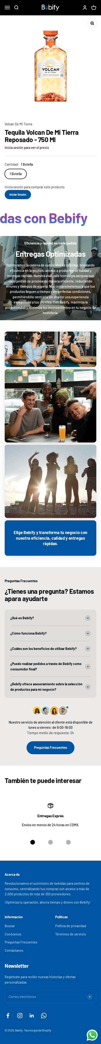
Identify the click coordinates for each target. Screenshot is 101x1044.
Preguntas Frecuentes (50, 747)
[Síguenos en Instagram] (20, 1015)
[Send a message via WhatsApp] (92, 1035)
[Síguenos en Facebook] (8, 1015)
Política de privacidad (70, 926)
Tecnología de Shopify (37, 1030)
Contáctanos (14, 950)
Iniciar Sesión (17, 194)
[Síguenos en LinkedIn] (32, 1015)
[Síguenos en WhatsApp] (44, 1015)
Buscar (10, 926)
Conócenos (13, 934)
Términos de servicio (70, 934)
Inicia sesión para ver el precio (27, 148)
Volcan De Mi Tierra (18, 124)
